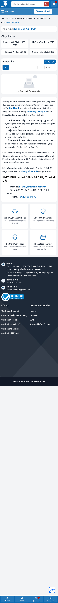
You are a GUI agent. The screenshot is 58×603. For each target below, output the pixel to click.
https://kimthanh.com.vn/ (32, 186)
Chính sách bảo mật (10, 311)
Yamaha (33, 315)
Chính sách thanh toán (11, 324)
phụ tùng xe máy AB (37, 111)
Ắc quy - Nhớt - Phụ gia (40, 324)
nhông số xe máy (29, 171)
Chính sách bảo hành (10, 329)
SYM (32, 320)
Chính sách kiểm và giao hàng (14, 315)
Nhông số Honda (43, 18)
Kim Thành (14, 108)
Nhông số (29, 18)
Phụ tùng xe (17, 18)
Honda (33, 311)
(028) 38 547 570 (14, 283)
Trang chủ (5, 18)
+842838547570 (27, 197)
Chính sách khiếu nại (10, 333)
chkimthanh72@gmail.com (18, 290)
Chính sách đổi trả (9, 320)
